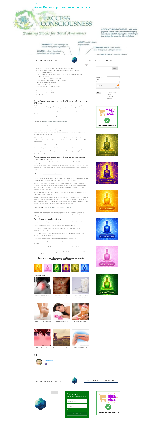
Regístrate (109, 98)
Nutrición (48, 60)
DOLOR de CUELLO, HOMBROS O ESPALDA (48, 86)
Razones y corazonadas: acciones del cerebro (48, 90)
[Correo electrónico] (46, 364)
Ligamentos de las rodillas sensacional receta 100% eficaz (51, 80)
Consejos (57, 60)
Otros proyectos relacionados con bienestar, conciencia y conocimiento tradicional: (60, 74)
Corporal (36, 3)
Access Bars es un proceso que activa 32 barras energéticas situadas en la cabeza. (57, 70)
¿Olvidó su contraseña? (71, 409)
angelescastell (49, 360)
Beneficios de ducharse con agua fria (46, 95)
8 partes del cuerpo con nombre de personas (48, 88)
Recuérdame (112, 92)
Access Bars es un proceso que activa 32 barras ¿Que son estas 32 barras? (55, 68)
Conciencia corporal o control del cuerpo (47, 93)
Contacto (96, 60)
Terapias (39, 60)
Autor (37, 97)
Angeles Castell (72, 423)
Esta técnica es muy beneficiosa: (44, 72)
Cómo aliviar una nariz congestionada (46, 82)
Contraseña (99, 82)
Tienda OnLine (109, 60)
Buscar (115, 68)
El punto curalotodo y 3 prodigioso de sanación (48, 78)
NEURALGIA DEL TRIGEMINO (44, 84)
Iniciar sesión (77, 414)
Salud (89, 60)
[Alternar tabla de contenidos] (85, 65)
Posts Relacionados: (44, 76)
